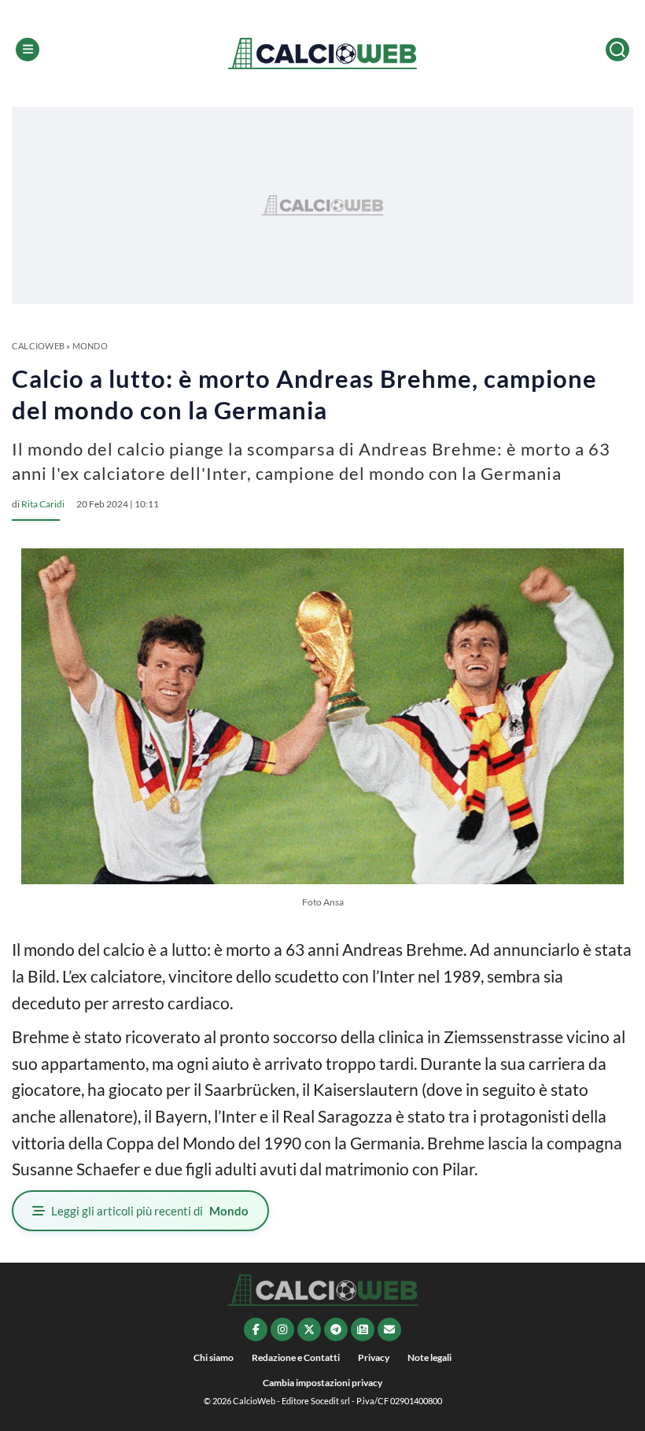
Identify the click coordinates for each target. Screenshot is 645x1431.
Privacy (373, 1357)
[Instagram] (282, 1329)
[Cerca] (617, 49)
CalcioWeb (38, 346)
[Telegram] (336, 1329)
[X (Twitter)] (309, 1329)
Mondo (90, 346)
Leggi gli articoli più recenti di (150, 1211)
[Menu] (27, 49)
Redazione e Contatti (296, 1357)
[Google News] (362, 1329)
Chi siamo (214, 1357)
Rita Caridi (42, 504)
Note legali (429, 1357)
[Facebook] (255, 1329)
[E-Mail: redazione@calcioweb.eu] (389, 1329)
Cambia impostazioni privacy (322, 1383)
